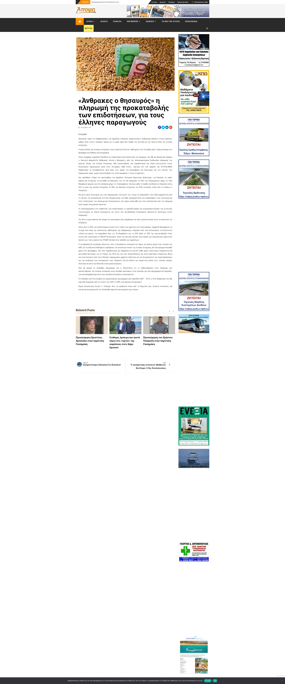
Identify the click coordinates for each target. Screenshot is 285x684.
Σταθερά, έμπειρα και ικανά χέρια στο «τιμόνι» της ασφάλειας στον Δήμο (116, 2)
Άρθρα (89, 21)
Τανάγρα (171, 2)
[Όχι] (282, 681)
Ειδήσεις (150, 21)
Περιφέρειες (132, 21)
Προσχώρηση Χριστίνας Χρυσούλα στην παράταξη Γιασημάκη (90, 341)
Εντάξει (208, 681)
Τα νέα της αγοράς (171, 21)
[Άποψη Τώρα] (80, 21)
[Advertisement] (193, 235)
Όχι (215, 681)
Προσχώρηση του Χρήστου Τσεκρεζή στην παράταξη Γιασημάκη (158, 341)
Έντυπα (154, 2)
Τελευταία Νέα (182, 2)
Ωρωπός (163, 2)
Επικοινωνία (191, 21)
